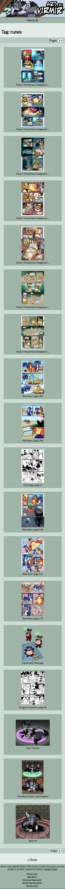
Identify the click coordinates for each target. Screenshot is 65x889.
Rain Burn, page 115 (33, 618)
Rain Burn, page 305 (33, 396)
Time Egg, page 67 (32, 485)
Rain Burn (32, 877)
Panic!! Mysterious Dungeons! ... (32, 84)
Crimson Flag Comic (32, 880)
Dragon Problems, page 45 (33, 707)
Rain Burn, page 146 (33, 529)
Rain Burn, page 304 (33, 440)
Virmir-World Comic (32, 883)
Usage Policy (50, 869)
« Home (32, 859)
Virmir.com (32, 874)
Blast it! (33, 840)
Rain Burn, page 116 (33, 573)
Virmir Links (32, 886)
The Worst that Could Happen (32, 796)
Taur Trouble (32, 747)
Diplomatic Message (33, 662)
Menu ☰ (32, 20)
